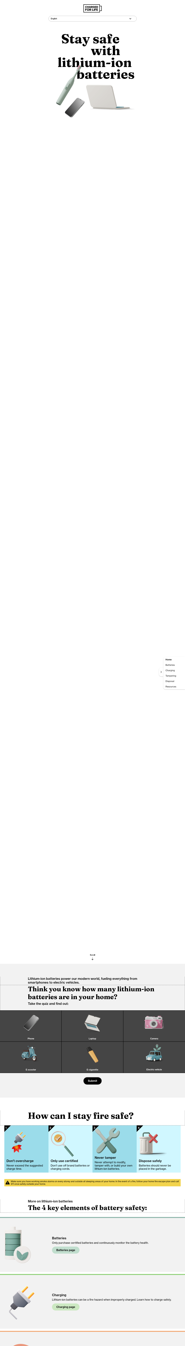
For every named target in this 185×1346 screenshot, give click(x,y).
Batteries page (65, 1250)
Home (168, 659)
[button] (92, 18)
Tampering (170, 675)
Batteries (170, 665)
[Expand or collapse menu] (161, 672)
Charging (170, 670)
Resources (170, 686)
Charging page (65, 1307)
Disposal (169, 681)
